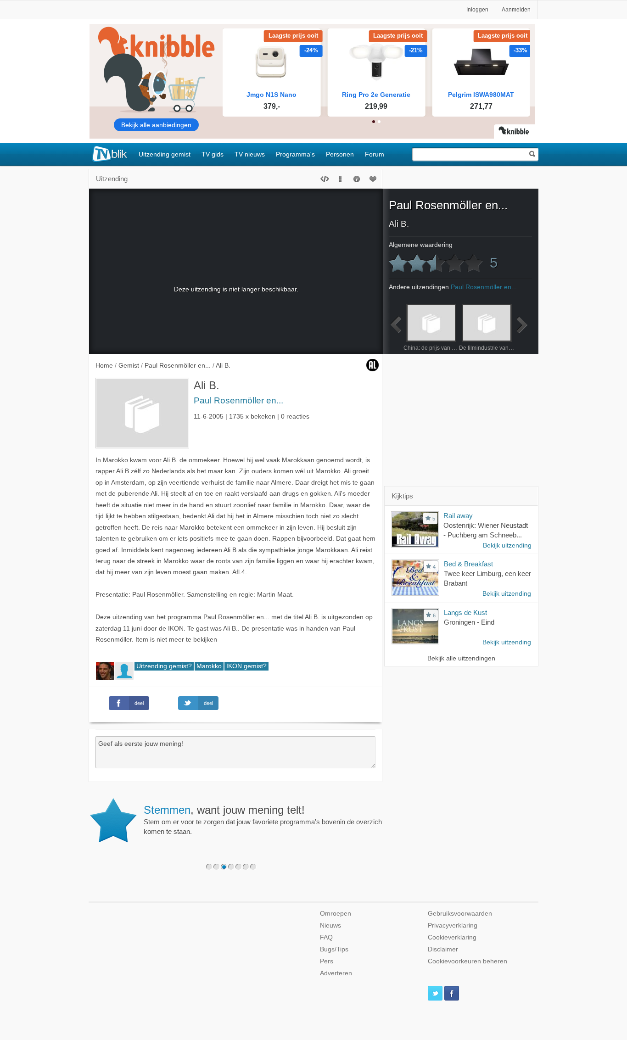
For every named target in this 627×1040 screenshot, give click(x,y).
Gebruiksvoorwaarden (460, 913)
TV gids (213, 154)
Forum (374, 154)
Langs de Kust (465, 612)
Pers (326, 961)
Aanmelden (516, 9)
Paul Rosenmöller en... (238, 400)
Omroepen (335, 913)
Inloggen (477, 9)
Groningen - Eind (469, 622)
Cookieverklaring (452, 937)
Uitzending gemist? (164, 666)
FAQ (326, 937)
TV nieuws (250, 154)
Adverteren (336, 973)
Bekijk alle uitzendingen (461, 658)
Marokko (209, 666)
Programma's (295, 154)
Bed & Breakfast (468, 564)
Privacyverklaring (452, 925)
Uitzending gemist (164, 154)
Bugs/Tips (334, 949)
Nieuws (330, 925)
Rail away (458, 516)
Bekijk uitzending (507, 545)
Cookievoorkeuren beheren (467, 961)
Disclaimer (443, 949)
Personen (340, 154)
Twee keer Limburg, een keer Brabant (487, 578)
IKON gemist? (246, 666)
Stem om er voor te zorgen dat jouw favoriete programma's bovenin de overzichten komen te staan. (267, 820)
